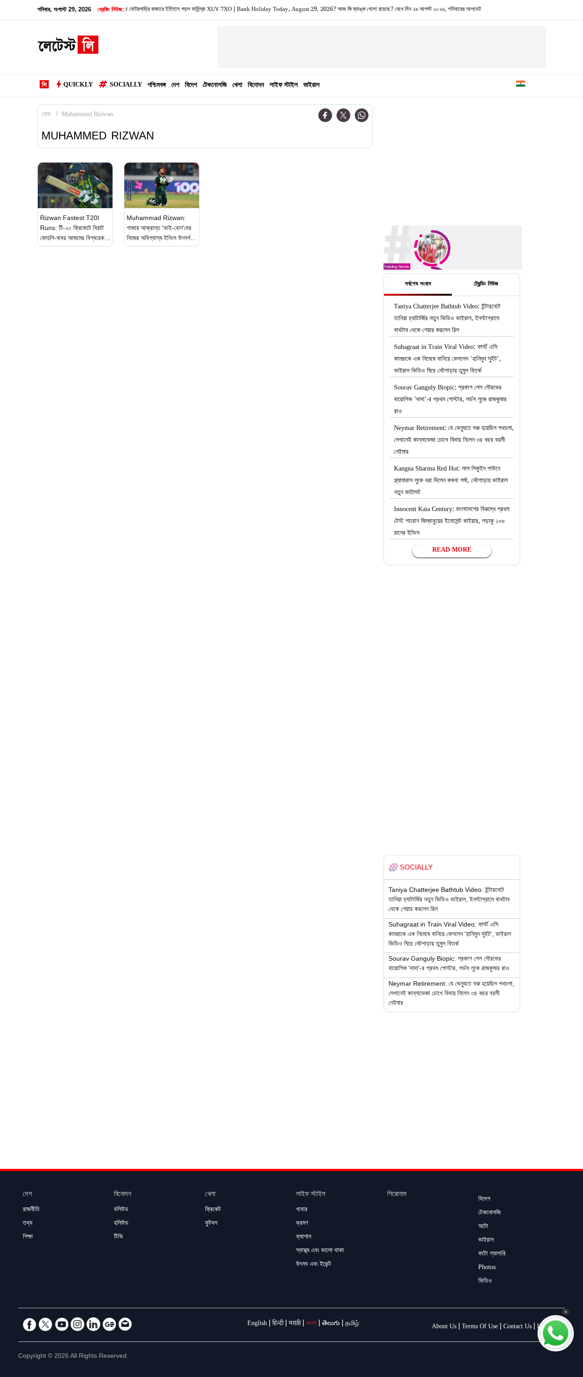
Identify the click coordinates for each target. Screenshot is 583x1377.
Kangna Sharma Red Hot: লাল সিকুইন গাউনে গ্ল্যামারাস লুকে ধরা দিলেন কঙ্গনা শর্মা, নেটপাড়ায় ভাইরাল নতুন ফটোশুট (451, 481)
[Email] (125, 1324)
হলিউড (121, 1224)
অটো (483, 1227)
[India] (520, 85)
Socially (126, 86)
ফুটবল (211, 1224)
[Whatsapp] (361, 115)
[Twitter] (343, 115)
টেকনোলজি (215, 86)
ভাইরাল (311, 86)
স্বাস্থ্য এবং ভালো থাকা (320, 1251)
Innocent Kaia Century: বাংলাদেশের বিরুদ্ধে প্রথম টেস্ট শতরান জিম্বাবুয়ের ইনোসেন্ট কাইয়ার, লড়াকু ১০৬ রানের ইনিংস (451, 522)
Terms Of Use (480, 1327)
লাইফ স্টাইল (284, 86)
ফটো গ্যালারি (492, 1254)
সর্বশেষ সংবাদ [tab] (418, 284)
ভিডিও (485, 1282)
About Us (444, 1327)
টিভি (118, 1238)
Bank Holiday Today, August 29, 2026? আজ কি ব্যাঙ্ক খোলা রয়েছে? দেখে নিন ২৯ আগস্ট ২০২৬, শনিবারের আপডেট (321, 10)
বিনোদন (256, 86)
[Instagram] (77, 1324)
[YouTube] (61, 1324)
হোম (45, 115)
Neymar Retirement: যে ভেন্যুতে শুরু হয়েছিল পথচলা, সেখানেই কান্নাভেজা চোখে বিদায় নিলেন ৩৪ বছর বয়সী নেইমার (454, 441)
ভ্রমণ (302, 1224)
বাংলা (311, 1324)
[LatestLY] (67, 47)
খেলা (237, 86)
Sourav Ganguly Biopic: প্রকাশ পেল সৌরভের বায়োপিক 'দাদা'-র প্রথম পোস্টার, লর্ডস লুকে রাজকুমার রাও (450, 400)
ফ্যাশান (303, 1238)
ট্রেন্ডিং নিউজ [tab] (486, 284)
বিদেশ (191, 86)
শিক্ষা (28, 1238)
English (257, 1324)
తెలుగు (331, 1324)
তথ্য (27, 1224)
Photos (487, 1268)
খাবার (301, 1210)
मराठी (295, 1324)
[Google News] (109, 1324)
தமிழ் (352, 1324)
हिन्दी (277, 1324)
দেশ (175, 86)
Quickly (78, 86)
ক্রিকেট (213, 1210)
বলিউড (121, 1210)
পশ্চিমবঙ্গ (157, 86)
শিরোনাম (396, 1195)
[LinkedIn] (93, 1324)
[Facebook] (325, 115)
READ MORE (451, 551)
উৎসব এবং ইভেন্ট (313, 1265)
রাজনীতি (31, 1210)
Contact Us (517, 1327)
